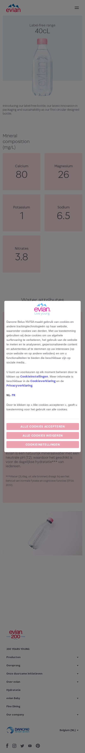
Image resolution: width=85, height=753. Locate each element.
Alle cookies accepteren (42, 426)
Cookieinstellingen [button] (34, 376)
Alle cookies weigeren (42, 435)
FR (13, 395)
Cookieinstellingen (43, 444)
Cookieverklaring (42, 381)
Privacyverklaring (19, 385)
